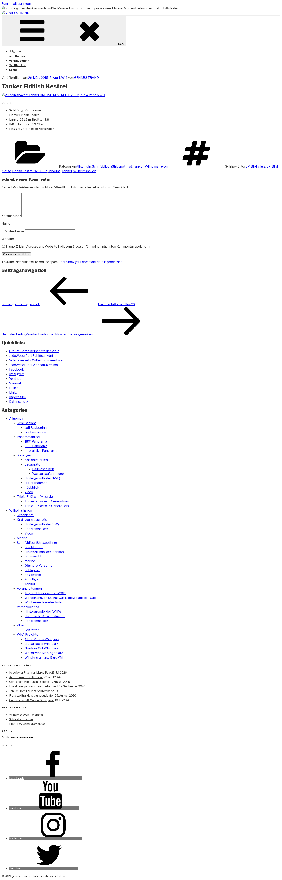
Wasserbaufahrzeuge (48, 474)
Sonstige (31, 579)
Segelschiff (33, 575)
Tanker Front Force (21, 691)
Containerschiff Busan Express (29, 681)
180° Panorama (36, 441)
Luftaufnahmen (36, 483)
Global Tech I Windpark (41, 644)
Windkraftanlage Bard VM (44, 657)
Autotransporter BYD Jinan (26, 677)
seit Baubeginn (19, 56)
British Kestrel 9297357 (29, 171)
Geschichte (25, 515)
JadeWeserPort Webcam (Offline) (33, 365)
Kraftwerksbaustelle (32, 519)
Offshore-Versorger (39, 565)
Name (6, 223)
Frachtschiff (34, 547)
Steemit (15, 383)
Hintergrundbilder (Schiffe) (44, 552)
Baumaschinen (43, 469)
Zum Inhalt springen (16, 4)
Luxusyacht (33, 556)
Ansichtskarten (36, 460)
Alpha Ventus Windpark (42, 639)
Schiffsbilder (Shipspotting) (112, 166)
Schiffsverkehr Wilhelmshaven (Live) (36, 360)
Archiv (6, 737)
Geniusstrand (26, 423)
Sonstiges (24, 455)
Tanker (138, 166)
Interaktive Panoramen (42, 451)
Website (8, 239)
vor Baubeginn (19, 60)
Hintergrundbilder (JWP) (42, 478)
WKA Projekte (27, 634)
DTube (14, 388)
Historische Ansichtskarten (45, 616)
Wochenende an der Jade (43, 602)
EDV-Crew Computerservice (27, 723)
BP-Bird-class (255, 166)
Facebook (16, 369)
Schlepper (32, 570)
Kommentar (11, 216)
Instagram (16, 374)
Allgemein (16, 51)
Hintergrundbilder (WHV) (43, 611)
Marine (22, 538)
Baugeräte (32, 464)
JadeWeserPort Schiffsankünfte (32, 356)
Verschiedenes (28, 607)
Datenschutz (18, 402)
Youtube (15, 379)
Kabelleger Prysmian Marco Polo (30, 672)
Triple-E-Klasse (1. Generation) (47, 501)
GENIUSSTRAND (86, 77)
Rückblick (32, 487)
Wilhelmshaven (156, 166)
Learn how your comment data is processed (90, 262)
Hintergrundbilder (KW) (42, 524)
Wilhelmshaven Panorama (26, 714)
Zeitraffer (32, 630)
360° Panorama (36, 446)
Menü (121, 44)
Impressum (17, 397)
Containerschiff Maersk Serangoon (31, 700)
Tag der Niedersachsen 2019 (45, 593)
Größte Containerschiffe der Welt (34, 351)
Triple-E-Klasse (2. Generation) (47, 506)
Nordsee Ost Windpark (41, 648)
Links (13, 392)
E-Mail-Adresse (13, 231)
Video (29, 492)
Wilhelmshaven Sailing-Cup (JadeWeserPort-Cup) (60, 598)
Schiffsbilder (17, 65)
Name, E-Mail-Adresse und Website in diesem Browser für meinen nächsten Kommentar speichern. (78, 246)
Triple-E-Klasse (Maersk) (35, 497)
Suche (13, 69)
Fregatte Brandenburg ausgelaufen (31, 695)
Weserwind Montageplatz (44, 653)
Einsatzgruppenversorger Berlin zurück (34, 686)
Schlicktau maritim (21, 719)
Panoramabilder (28, 437)
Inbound (54, 171)
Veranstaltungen (29, 588)
